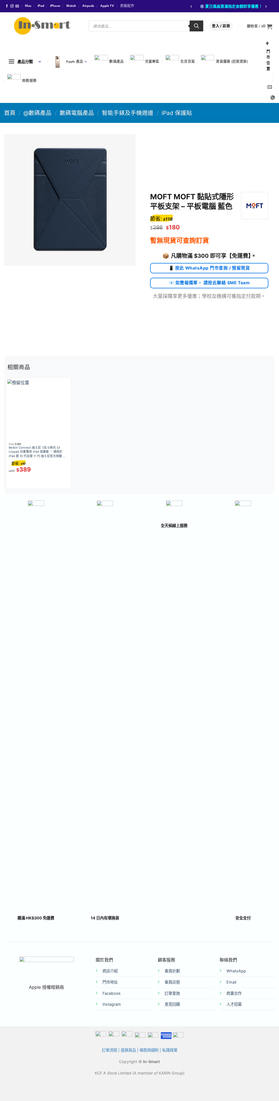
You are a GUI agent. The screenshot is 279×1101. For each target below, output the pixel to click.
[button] (259, 26)
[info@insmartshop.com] (270, 87)
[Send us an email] (17, 6)
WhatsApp (236, 971)
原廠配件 (127, 6)
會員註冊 (172, 982)
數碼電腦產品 (77, 112)
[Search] (196, 25)
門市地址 (110, 982)
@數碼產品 (37, 112)
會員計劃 (172, 971)
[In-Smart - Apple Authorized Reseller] (42, 26)
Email (231, 982)
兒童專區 (152, 61)
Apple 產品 (74, 61)
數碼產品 (116, 61)
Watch (71, 6)
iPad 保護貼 (177, 112)
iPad (41, 6)
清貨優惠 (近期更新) (232, 61)
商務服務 (29, 80)
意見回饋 (172, 1004)
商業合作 (234, 993)
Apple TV (107, 6)
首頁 (10, 112)
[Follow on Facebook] (6, 6)
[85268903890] (273, 97)
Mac (28, 6)
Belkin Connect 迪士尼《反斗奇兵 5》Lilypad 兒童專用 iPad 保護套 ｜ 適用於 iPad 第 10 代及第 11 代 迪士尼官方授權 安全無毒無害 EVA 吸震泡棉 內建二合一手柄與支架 (37, 452)
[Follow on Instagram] (12, 6)
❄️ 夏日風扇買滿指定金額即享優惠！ (231, 6)
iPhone (55, 6)
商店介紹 (110, 971)
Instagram (111, 1004)
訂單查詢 (172, 993)
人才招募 (234, 1004)
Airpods (88, 6)
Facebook (111, 993)
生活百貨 (187, 61)
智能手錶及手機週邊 (127, 112)
